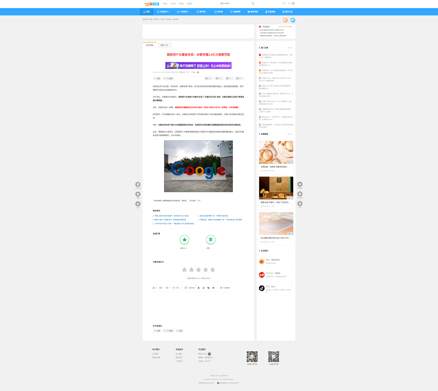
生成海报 (226, 288)
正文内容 (149, 45)
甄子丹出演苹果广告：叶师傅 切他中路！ (214, 216)
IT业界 (162, 19)
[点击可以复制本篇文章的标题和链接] (197, 72)
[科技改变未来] (150, 3)
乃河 (180, 72)
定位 (179, 331)
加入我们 (179, 354)
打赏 (177, 288)
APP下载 (138, 188)
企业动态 (168, 19)
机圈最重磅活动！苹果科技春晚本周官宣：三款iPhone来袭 (275, 110)
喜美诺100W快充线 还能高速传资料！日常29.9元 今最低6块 (275, 56)
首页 (148, 12)
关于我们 (155, 354)
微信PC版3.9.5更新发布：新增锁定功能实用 (170, 220)
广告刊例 (179, 361)
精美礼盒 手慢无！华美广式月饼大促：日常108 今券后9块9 (275, 203)
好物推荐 (236, 12)
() (194, 72)
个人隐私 (168, 78)
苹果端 (181, 4)
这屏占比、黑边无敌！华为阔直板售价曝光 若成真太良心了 (275, 64)
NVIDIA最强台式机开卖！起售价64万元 (272, 30)
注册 (289, 3)
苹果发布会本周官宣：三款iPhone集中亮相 (273, 36)
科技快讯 (163, 12)
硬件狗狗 (254, 12)
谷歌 (157, 78)
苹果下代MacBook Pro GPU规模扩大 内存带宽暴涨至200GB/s (275, 102)
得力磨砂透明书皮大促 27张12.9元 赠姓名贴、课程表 (276, 238)
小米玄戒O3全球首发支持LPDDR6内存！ (272, 33)
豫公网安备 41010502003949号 (229, 383)
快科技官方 (209, 357)
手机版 (164, 4)
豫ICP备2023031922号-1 (207, 383)
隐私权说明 (156, 357)
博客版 (189, 4)
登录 (284, 3)
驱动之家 (289, 12)
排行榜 (202, 12)
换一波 (290, 48)
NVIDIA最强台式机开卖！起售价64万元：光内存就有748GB (276, 95)
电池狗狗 (271, 12)
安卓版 (173, 4)
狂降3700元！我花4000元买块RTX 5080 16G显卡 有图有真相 (275, 79)
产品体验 (183, 12)
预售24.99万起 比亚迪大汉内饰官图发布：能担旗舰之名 (275, 87)
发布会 (220, 12)
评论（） (165, 45)
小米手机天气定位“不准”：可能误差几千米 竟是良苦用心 (174, 223)
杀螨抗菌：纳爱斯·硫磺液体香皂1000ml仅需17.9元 (274, 167)
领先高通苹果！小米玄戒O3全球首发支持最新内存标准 (276, 126)
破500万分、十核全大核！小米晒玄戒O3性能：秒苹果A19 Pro (276, 118)
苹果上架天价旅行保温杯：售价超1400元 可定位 (172, 216)
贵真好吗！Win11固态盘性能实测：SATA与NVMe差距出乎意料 (276, 71)
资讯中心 (156, 19)
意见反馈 (179, 357)
